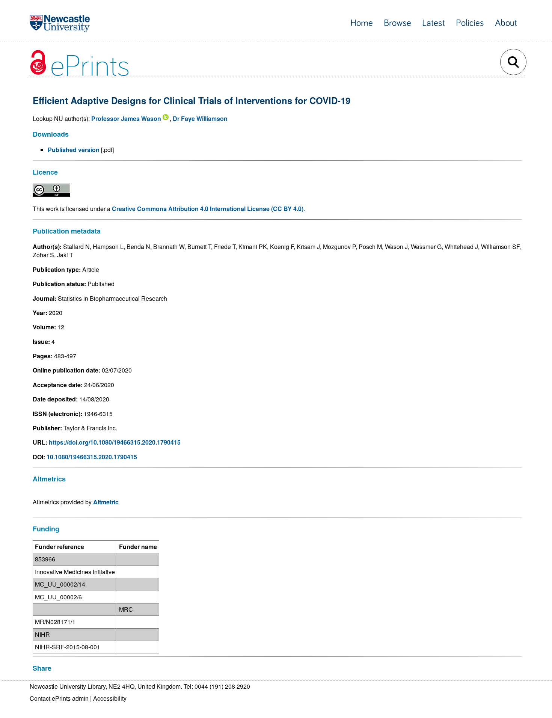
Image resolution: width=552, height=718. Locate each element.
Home (361, 23)
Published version (74, 149)
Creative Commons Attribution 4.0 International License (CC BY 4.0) (207, 208)
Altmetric (106, 502)
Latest (433, 23)
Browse (397, 23)
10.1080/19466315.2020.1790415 (92, 457)
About (506, 23)
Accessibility (110, 698)
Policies (470, 23)
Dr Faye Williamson (200, 118)
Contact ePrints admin (59, 698)
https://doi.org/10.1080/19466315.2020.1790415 (115, 442)
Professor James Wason (126, 118)
